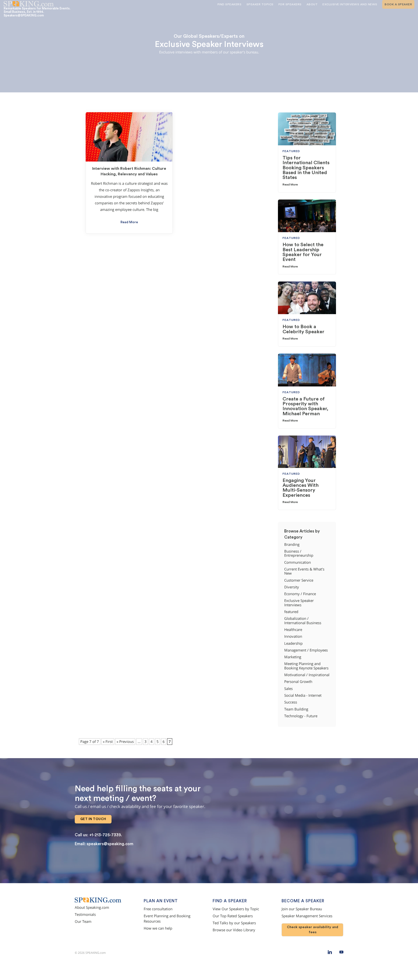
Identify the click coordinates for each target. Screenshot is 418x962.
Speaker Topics (260, 4)
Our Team (83, 921)
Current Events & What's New (304, 571)
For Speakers (290, 4)
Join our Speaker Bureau (302, 909)
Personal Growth (298, 681)
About (312, 4)
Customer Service (298, 580)
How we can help (158, 928)
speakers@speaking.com (110, 844)
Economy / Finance (300, 594)
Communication (297, 562)
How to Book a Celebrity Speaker (303, 329)
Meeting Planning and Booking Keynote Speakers (306, 665)
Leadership (293, 643)
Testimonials (85, 914)
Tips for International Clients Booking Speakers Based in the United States (306, 167)
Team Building (296, 709)
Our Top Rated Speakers (233, 916)
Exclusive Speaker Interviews (299, 602)
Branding (291, 544)
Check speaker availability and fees (312, 929)
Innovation (293, 636)
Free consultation (158, 909)
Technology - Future (300, 716)
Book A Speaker (398, 4)
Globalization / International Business (302, 620)
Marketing (292, 657)
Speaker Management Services (307, 916)
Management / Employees (306, 650)
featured (291, 611)
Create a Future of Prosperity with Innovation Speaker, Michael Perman (305, 406)
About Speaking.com (92, 907)
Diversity (291, 587)
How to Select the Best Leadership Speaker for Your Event (303, 252)
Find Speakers (229, 4)
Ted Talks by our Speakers (234, 923)
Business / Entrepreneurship (298, 553)
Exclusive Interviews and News (349, 4)
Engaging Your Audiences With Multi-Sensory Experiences (301, 488)
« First (108, 741)
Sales (288, 688)
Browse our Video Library (234, 930)
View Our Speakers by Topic (236, 909)
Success (290, 702)
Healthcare (293, 629)
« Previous (125, 741)
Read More (129, 222)
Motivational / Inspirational (306, 675)
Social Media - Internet (302, 695)
